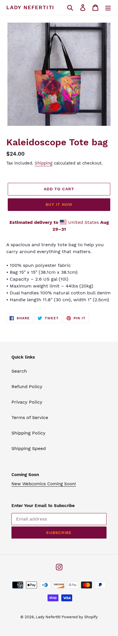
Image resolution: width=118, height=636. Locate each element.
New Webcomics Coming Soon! (43, 483)
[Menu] (108, 7)
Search (19, 371)
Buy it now (59, 204)
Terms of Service (29, 417)
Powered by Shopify (80, 617)
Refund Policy (26, 386)
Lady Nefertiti (30, 7)
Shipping (43, 163)
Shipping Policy (28, 433)
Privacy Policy (26, 402)
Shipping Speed (28, 448)
